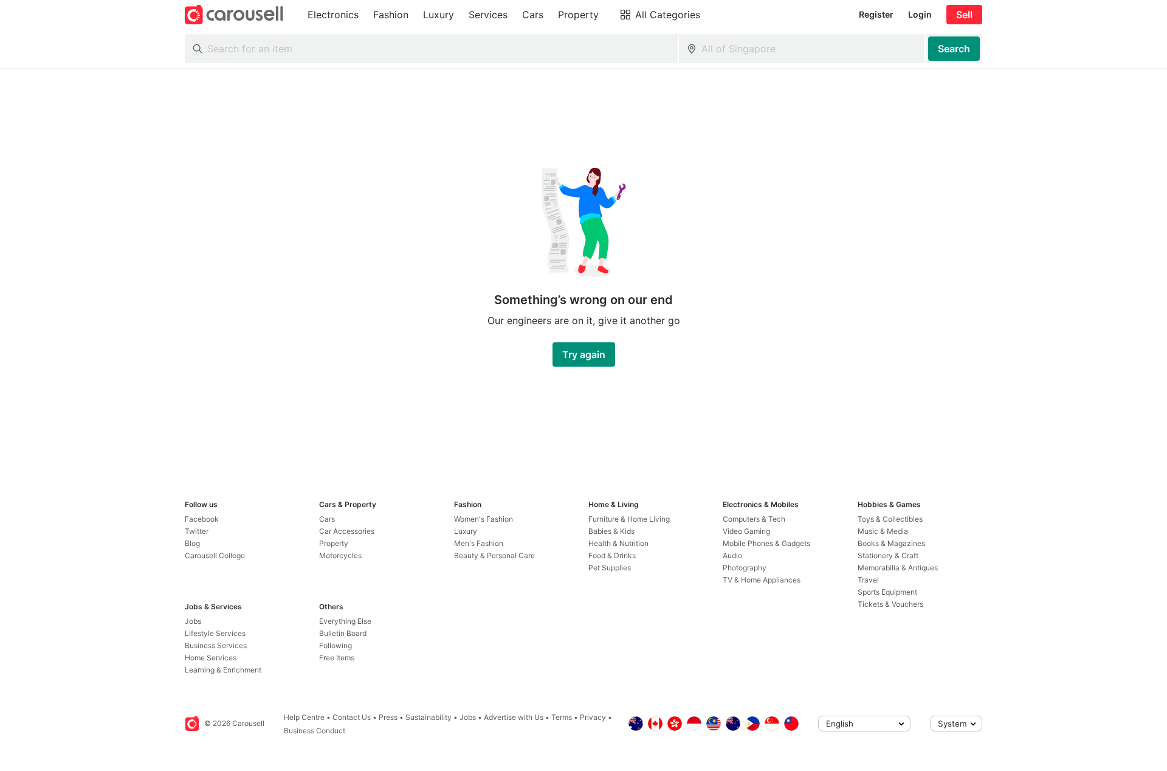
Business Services (216, 645)
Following (335, 645)
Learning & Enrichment (223, 669)
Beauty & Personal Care (494, 555)
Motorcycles (340, 555)
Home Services (210, 657)
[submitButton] (954, 48)
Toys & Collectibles (890, 519)
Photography (744, 567)
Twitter (196, 531)
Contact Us (351, 717)
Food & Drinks (612, 555)
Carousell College (215, 555)
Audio (732, 555)
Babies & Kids (611, 531)
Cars (327, 519)
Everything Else (345, 621)
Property (333, 543)
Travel (868, 579)
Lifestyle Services (215, 633)
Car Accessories (346, 531)
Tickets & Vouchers (890, 604)
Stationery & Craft (888, 555)
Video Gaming (746, 531)
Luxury (465, 531)
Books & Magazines (891, 543)
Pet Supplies (609, 567)
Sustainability (428, 717)
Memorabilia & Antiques (898, 567)
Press (388, 717)
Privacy (593, 717)
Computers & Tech (754, 519)
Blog (192, 543)
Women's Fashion (483, 519)
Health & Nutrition (618, 543)
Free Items (336, 657)
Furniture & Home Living (629, 519)
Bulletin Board (343, 633)
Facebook (202, 519)
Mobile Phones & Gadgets (766, 543)
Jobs (193, 621)
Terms (561, 717)
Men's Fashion (478, 543)
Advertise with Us (513, 717)
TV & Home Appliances (761, 579)
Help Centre (304, 717)
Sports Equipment (887, 591)
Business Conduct (314, 730)
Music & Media (883, 531)
